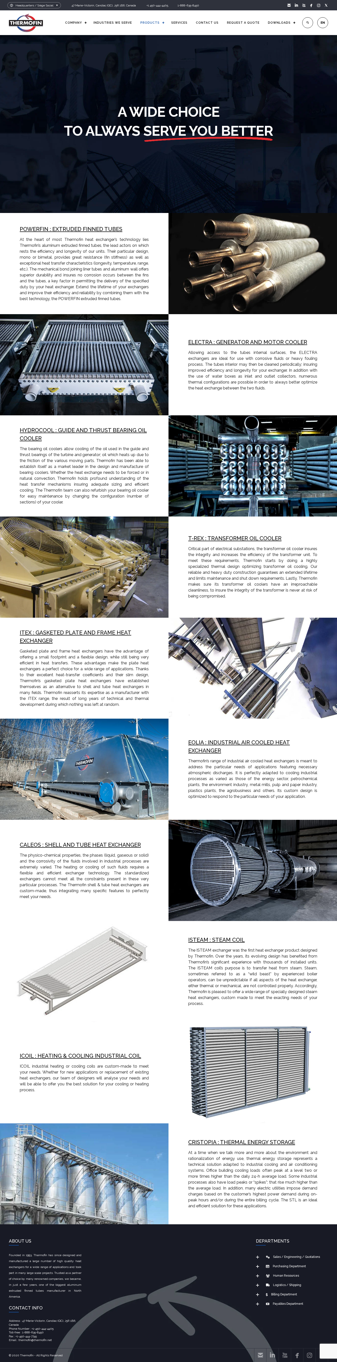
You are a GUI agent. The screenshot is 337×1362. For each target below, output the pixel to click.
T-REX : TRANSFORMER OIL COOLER (234, 538)
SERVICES (179, 22)
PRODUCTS (150, 22)
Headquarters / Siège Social (34, 5)
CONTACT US (207, 22)
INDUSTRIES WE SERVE (113, 22)
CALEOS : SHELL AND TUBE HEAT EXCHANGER (80, 845)
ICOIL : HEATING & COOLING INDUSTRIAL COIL (80, 1056)
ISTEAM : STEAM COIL (216, 940)
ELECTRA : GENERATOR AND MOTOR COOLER (247, 342)
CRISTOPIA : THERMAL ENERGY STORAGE (241, 1142)
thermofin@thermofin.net (35, 1340)
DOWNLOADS (279, 22)
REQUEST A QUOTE (243, 22)
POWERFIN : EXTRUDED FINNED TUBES (71, 229)
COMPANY (73, 22)
